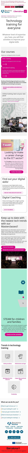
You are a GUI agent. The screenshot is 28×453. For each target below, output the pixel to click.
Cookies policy (18, 428)
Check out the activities (14, 334)
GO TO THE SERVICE (8, 209)
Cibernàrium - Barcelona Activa (8, 16)
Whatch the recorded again (13, 250)
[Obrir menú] (25, 11)
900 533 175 (15, 437)
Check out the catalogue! (13, 101)
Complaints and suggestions (20, 451)
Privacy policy (9, 428)
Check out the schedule (8, 247)
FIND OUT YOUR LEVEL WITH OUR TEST (12, 192)
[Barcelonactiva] (6, 11)
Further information (16, 172)
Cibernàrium (19, 11)
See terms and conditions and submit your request (12, 87)
